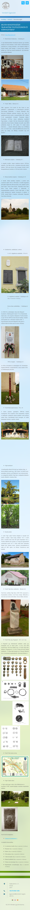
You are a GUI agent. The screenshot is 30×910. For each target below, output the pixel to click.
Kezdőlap (3, 19)
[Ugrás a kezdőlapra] (15, 6)
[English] (15, 900)
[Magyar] (12, 900)
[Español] (17, 900)
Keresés (23, 2)
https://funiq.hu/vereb (10, 35)
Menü (27, 2)
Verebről (10, 19)
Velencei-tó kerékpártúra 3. (11, 838)
